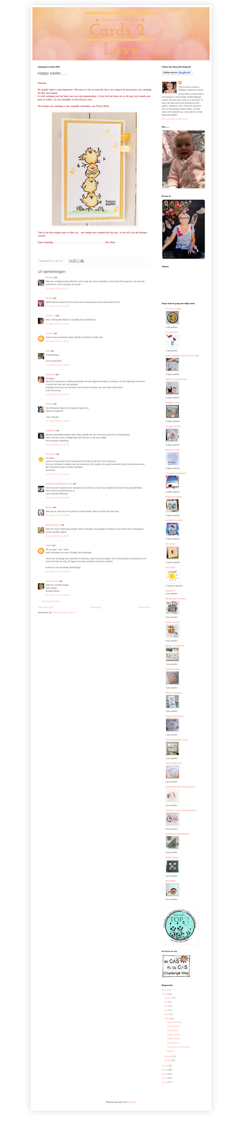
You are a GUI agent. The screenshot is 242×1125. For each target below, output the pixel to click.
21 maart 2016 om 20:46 (57, 421)
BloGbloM (170, 881)
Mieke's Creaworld (174, 645)
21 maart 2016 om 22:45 (57, 474)
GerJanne (51, 454)
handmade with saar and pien (180, 787)
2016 (164, 994)
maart (167, 1018)
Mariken (50, 277)
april (166, 1014)
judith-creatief (172, 622)
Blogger (132, 1102)
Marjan (49, 507)
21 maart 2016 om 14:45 (57, 324)
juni (166, 1006)
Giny (48, 351)
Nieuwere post (46, 607)
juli (166, 1002)
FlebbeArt (170, 591)
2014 (164, 1070)
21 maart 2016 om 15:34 (57, 365)
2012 (164, 1078)
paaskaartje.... (174, 1030)
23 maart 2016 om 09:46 (57, 498)
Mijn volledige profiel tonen (175, 119)
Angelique (51, 430)
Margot (49, 298)
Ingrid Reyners (53, 525)
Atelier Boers (172, 857)
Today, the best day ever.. (179, 1047)
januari (167, 1060)
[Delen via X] (78, 261)
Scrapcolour (171, 332)
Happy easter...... (175, 1038)
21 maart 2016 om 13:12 (57, 288)
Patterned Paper (173, 497)
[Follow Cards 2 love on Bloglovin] (177, 74)
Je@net (50, 333)
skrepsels (170, 544)
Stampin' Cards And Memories (180, 810)
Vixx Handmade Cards (176, 740)
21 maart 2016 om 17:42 (57, 394)
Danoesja (51, 374)
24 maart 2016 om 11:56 (57, 595)
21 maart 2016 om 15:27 (57, 341)
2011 (164, 1082)
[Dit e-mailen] (70, 261)
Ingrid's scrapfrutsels (176, 379)
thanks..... (171, 1051)
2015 (164, 1066)
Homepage (95, 607)
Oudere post (144, 607)
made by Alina (172, 669)
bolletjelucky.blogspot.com (59, 484)
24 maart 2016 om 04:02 (57, 536)
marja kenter (52, 581)
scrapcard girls (173, 426)
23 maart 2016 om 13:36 (57, 515)
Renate (50, 404)
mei (166, 1010)
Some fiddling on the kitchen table (182, 355)
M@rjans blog (172, 450)
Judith (49, 545)
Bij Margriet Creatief (175, 598)
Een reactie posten (51, 601)
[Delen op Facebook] (82, 261)
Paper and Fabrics (174, 716)
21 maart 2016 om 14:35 (57, 306)
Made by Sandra (173, 693)
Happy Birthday (174, 1022)
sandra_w (51, 315)
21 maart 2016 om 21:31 (57, 444)
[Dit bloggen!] (74, 261)
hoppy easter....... (175, 1026)
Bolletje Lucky (172, 402)
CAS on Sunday (173, 308)
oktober (168, 998)
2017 (164, 990)
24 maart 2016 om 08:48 (57, 571)
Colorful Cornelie (173, 520)
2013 (164, 1074)
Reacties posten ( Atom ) (64, 612)
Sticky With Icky (173, 763)
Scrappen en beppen (175, 473)
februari (168, 1056)
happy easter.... (174, 1034)
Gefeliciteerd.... (174, 1043)
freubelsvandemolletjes (177, 834)
